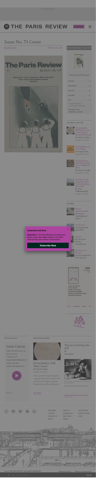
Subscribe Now (48, 245)
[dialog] (48, 238)
